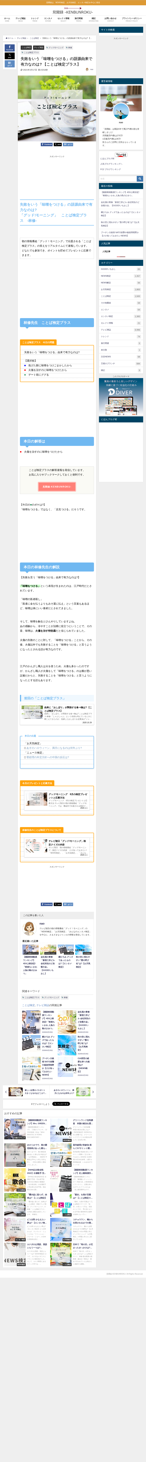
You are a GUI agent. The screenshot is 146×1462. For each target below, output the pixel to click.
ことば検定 (26, 47)
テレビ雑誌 (38, 47)
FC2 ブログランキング (110, 169)
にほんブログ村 (107, 159)
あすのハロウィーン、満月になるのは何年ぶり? (54, 748)
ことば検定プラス (31, 52)
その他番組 (120, 303)
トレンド (120, 336)
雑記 (120, 370)
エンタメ (120, 310)
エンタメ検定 (120, 316)
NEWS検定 (120, 276)
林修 (70, 48)
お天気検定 (120, 289)
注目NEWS (120, 357)
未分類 (120, 350)
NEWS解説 (120, 283)
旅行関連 (120, 343)
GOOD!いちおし (120, 269)
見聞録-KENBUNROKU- (57, 487)
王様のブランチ (120, 363)
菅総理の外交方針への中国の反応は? (48, 757)
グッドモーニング (56, 48)
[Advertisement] (57, 178)
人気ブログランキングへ (111, 164)
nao (91, 69)
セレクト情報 (120, 323)
